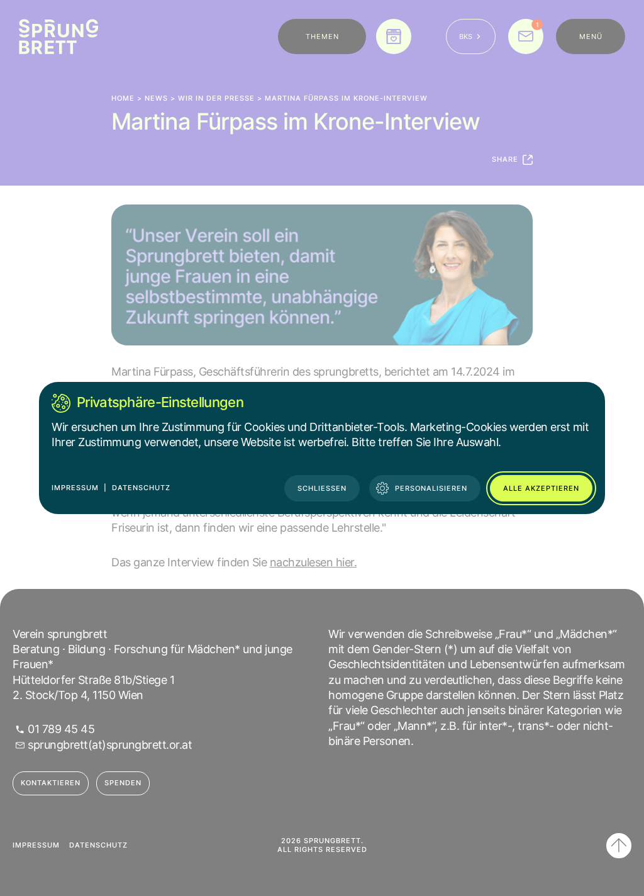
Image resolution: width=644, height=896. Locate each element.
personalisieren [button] (431, 488)
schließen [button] (322, 488)
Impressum (75, 487)
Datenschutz (141, 487)
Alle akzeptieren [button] (541, 488)
